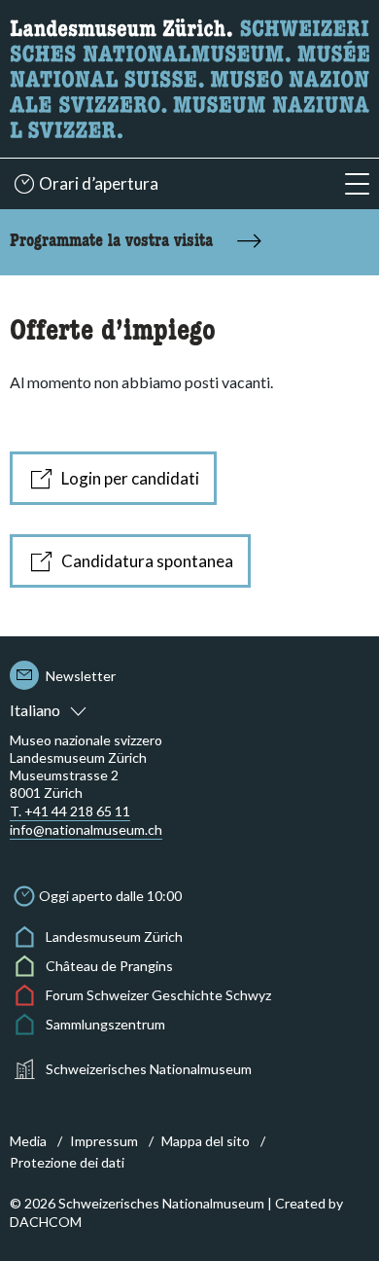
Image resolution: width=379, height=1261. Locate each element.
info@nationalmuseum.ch (86, 829)
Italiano (35, 710)
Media (28, 1141)
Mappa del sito (205, 1141)
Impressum (104, 1141)
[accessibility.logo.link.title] (189, 76)
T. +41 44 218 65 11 (70, 811)
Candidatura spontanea (147, 561)
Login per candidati (130, 478)
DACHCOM (46, 1221)
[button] (357, 184)
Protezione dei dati (67, 1162)
